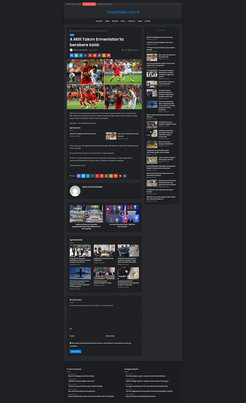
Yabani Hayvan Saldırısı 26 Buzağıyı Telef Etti (167, 159)
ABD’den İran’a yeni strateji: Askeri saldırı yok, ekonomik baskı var (161, 198)
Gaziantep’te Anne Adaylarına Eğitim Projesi (102, 282)
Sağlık (123, 21)
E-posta (73, 336)
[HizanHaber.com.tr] (123, 12)
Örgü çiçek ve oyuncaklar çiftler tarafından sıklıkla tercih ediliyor (158, 151)
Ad (71, 328)
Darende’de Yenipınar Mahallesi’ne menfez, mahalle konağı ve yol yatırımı (80, 260)
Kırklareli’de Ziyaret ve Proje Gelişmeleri (103, 259)
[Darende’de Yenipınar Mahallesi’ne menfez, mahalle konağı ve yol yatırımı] (80, 250)
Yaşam (140, 21)
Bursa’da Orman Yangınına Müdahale (166, 143)
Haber (107, 21)
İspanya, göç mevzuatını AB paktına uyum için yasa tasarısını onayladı (167, 183)
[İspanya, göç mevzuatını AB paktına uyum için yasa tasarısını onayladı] (152, 183)
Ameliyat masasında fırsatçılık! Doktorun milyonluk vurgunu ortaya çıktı (128, 283)
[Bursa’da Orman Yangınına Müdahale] (152, 144)
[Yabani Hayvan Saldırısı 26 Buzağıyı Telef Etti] (152, 160)
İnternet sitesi (110, 336)
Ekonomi (115, 21)
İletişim (147, 21)
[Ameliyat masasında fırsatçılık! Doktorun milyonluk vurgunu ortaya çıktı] (128, 273)
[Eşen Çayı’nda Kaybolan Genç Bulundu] (111, 136)
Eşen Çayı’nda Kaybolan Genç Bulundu (167, 56)
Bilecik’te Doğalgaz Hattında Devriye (83, 134)
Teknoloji (131, 21)
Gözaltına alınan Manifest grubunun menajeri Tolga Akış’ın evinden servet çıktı (127, 260)
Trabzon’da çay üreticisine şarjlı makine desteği (111, 4)
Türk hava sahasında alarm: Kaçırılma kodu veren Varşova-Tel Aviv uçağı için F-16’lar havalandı (80, 283)
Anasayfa (99, 21)
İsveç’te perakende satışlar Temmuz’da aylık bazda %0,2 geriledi (161, 64)
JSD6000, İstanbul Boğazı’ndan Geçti (160, 42)
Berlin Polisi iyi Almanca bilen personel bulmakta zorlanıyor (160, 174)
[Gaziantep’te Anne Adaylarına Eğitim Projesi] (104, 273)
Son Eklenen (161, 30)
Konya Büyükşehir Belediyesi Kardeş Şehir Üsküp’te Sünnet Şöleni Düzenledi (161, 167)
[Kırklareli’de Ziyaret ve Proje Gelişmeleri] (104, 250)
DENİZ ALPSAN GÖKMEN (80, 50)
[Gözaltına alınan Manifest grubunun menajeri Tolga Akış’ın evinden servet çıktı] (128, 250)
